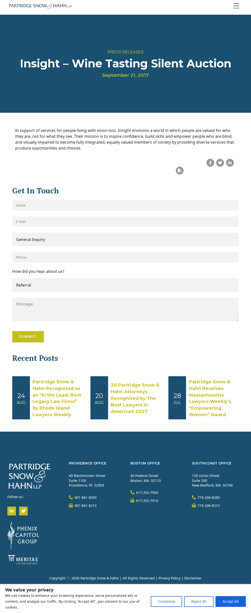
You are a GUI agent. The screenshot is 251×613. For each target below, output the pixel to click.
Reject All (198, 601)
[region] (125, 598)
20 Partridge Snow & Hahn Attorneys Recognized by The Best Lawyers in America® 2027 (135, 398)
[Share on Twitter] (220, 163)
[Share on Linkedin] (230, 163)
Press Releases (126, 52)
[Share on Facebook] (210, 163)
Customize (166, 601)
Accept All (231, 601)
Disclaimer (193, 578)
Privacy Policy (169, 578)
